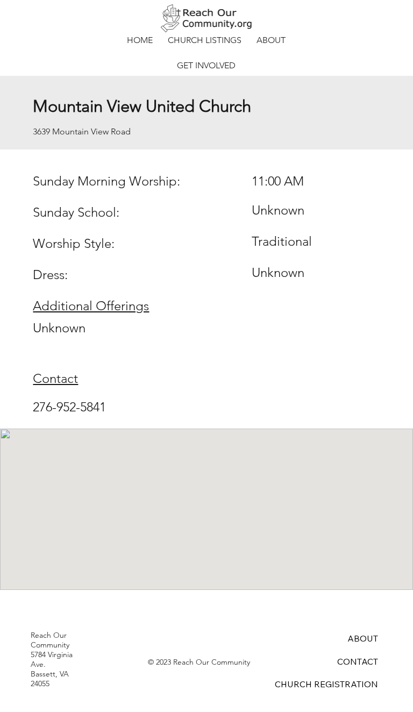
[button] (204, 40)
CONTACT (357, 661)
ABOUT (362, 638)
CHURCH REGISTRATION (326, 684)
